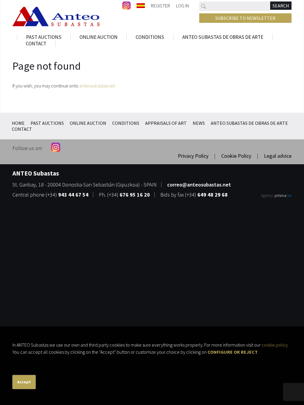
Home (18, 123)
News (199, 123)
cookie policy (275, 345)
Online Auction (99, 37)
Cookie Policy (236, 155)
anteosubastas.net (97, 86)
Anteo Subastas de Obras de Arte (222, 37)
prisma (283, 195)
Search (281, 6)
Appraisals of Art (166, 123)
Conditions (150, 37)
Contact (36, 43)
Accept (24, 382)
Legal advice (278, 155)
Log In (182, 5)
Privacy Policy (193, 155)
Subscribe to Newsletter (245, 18)
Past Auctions (43, 37)
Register (160, 5)
